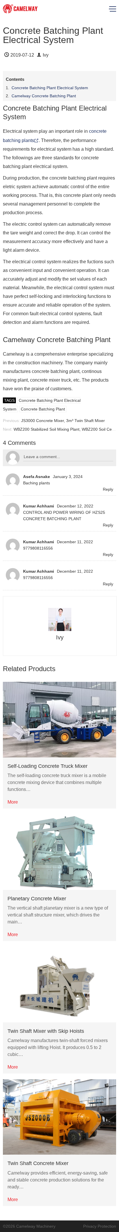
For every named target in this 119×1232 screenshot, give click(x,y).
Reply (108, 489)
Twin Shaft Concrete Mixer (38, 1163)
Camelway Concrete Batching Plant (44, 96)
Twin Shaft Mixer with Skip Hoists (46, 1031)
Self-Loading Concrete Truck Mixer (48, 766)
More (13, 802)
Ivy (46, 55)
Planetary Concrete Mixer (37, 898)
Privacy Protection (99, 1226)
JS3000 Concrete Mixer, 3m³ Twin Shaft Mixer (63, 420)
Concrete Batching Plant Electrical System (50, 87)
